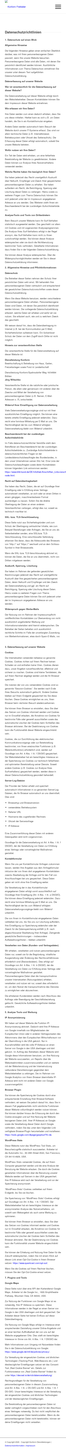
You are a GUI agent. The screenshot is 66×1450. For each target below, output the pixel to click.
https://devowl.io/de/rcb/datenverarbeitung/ (31, 1375)
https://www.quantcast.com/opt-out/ (30, 1263)
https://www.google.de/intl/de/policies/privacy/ (27, 1351)
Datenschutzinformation (14, 1445)
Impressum (30, 1445)
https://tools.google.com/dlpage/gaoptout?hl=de (28, 1134)
